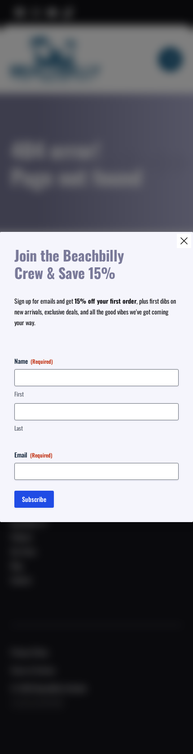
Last (18, 428)
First (19, 394)
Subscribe (34, 499)
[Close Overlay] (184, 241)
